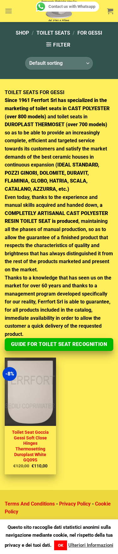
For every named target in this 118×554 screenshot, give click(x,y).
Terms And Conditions (30, 504)
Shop (22, 33)
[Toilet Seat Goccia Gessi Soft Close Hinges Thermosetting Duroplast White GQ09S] (30, 392)
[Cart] (110, 11)
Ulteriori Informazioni (90, 545)
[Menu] (8, 11)
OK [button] (60, 545)
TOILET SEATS (53, 33)
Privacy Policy (75, 504)
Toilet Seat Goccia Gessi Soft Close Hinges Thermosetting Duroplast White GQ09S (30, 446)
